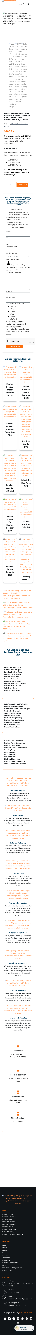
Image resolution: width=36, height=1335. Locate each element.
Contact (5, 1250)
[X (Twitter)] (9, 1318)
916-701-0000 (13, 1292)
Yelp (12, 314)
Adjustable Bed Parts (26, 483)
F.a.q (4, 1265)
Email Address (11, 247)
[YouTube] (18, 1318)
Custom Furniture (8, 1222)
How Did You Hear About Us (15, 304)
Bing (12, 309)
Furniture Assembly (9, 1229)
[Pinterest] (22, 1318)
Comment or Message (14, 272)
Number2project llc (25, 1313)
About (4, 1248)
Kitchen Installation (9, 1224)
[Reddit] (18, 1323)
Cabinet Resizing (8, 1232)
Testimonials (6, 1258)
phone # (9, 291)
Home (4, 1245)
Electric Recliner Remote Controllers (10, 429)
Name (8, 231)
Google (13, 306)
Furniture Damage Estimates (12, 1234)
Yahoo (13, 311)
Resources (6, 1260)
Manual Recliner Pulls (26, 524)
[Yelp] (26, 1318)
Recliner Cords (26, 444)
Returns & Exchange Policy (12, 1268)
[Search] (28, 4)
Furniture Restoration (9, 1217)
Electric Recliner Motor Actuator (10, 390)
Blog (3, 1253)
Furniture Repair (8, 1214)
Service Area (11, 297)
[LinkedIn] (31, 1318)
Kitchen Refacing (8, 1227)
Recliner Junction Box (10, 488)
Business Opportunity (10, 1263)
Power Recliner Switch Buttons (26, 392)
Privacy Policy (7, 1270)
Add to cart (23, 185)
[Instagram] (13, 1318)
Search (13, 316)
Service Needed (12, 253)
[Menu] (32, 4)
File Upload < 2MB (12, 259)
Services (5, 1255)
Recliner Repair (7, 1219)
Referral (14, 319)
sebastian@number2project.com (20, 1299)
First (7, 238)
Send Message (15, 346)
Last (7, 244)
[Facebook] (5, 1318)
